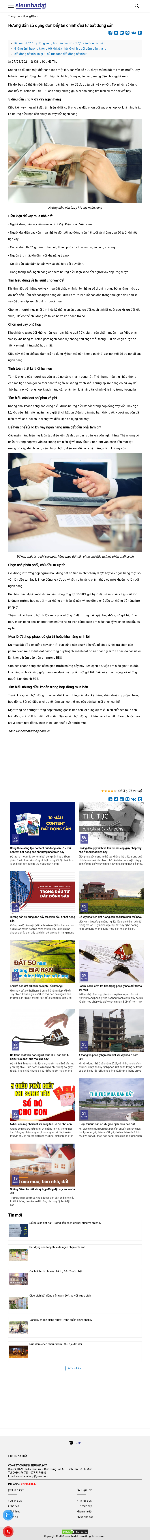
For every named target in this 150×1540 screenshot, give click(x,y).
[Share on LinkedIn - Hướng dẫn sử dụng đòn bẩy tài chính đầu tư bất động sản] (121, 32)
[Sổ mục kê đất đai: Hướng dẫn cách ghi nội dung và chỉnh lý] (18, 1230)
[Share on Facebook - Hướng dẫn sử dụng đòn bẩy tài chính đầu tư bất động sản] (109, 32)
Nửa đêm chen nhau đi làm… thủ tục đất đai (55, 1344)
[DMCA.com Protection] (75, 1531)
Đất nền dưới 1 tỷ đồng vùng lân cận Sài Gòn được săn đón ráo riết (59, 43)
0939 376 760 (21, 1472)
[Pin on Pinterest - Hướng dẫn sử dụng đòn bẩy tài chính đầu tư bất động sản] (126, 32)
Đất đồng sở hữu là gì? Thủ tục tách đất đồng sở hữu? (50, 54)
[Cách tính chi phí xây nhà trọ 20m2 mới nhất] (18, 1279)
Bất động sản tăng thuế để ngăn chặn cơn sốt (57, 1247)
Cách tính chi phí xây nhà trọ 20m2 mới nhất (55, 1271)
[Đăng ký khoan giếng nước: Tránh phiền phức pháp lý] (18, 1327)
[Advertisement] (75, 762)
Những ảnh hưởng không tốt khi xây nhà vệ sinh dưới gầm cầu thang (60, 48)
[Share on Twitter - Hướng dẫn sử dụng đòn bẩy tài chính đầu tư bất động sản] (115, 32)
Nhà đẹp (14, 1506)
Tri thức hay (85, 1506)
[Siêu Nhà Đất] (32, 6)
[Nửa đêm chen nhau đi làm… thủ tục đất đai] (18, 1351)
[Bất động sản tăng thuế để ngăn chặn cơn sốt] (18, 1254)
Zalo (78, 1443)
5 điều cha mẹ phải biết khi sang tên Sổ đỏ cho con (41, 1124)
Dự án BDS (16, 1500)
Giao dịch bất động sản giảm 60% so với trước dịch (60, 1295)
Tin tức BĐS (85, 1500)
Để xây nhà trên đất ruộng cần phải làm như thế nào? (110, 917)
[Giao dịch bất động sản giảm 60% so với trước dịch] (18, 1303)
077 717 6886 (38, 1472)
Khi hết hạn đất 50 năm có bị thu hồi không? (36, 986)
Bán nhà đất (85, 1511)
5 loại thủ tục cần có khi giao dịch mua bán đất (107, 1124)
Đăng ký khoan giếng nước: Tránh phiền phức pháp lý (60, 1319)
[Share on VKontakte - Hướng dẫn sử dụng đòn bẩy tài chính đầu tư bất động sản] (132, 32)
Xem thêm (75, 1368)
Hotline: (23, 1484)
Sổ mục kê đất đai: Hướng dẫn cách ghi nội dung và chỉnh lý (65, 1223)
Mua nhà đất (85, 1516)
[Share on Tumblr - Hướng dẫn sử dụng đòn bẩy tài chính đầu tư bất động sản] (139, 32)
